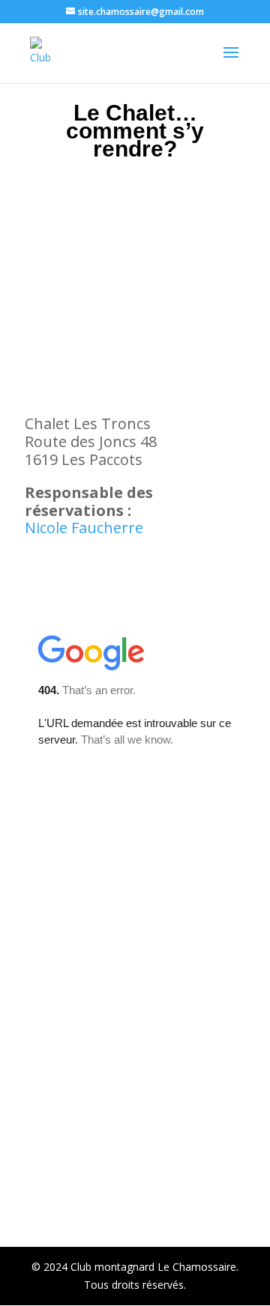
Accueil (68, 1207)
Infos (110, 1207)
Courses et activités (107, 1226)
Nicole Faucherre (84, 527)
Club (147, 1207)
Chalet (187, 1207)
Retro (174, 1226)
